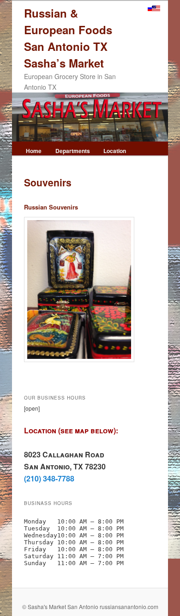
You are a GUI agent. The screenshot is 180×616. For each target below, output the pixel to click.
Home (34, 151)
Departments (72, 151)
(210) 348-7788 (49, 478)
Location (114, 151)
